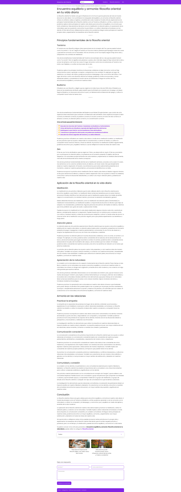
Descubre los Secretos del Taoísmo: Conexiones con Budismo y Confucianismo (85, 126)
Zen (123, 2)
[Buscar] (92, 2)
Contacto (84, 490)
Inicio (59, 490)
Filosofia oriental (114, 2)
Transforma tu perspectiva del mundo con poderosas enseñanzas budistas (84, 132)
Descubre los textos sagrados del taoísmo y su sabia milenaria (80, 134)
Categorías (65, 490)
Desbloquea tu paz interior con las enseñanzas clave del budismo (81, 130)
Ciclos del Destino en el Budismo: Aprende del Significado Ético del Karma (83, 128)
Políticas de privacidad (74, 490)
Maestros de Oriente (64, 2)
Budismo (105, 2)
